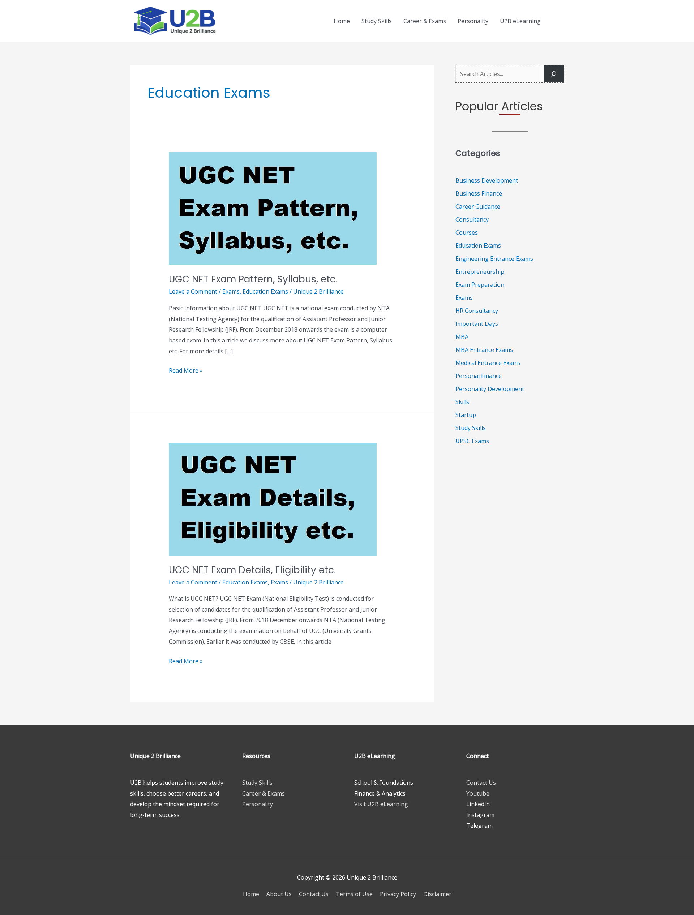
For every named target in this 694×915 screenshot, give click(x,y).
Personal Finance (478, 376)
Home (342, 21)
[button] (555, 21)
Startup (465, 415)
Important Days (476, 324)
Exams (231, 291)
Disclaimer (437, 894)
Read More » (186, 371)
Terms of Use (354, 894)
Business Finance (478, 193)
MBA (461, 337)
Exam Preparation (479, 285)
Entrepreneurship (479, 272)
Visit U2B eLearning (381, 804)
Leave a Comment (193, 291)
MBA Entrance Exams (484, 350)
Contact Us (481, 783)
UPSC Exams (472, 441)
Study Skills (376, 21)
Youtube (477, 793)
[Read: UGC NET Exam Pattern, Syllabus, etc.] (273, 208)
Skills (462, 402)
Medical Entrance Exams (487, 363)
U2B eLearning (520, 21)
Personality (473, 21)
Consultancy (472, 220)
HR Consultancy (476, 311)
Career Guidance (477, 206)
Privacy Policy (398, 894)
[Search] (554, 73)
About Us (279, 894)
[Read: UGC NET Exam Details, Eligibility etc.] (273, 498)
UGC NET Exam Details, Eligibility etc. (252, 569)
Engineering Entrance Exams (494, 259)
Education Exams (265, 291)
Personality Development (489, 389)
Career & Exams (424, 21)
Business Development (486, 180)
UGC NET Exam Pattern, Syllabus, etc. (253, 279)
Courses (466, 233)
